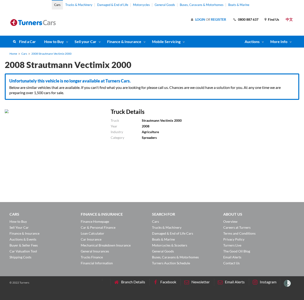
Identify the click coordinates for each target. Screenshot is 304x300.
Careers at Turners (237, 227)
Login (200, 19)
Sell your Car (85, 41)
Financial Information (97, 263)
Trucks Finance (92, 257)
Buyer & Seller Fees (24, 245)
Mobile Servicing (166, 41)
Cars (57, 5)
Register (218, 19)
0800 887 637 (248, 19)
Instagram (268, 282)
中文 (289, 19)
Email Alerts (232, 257)
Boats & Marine (238, 5)
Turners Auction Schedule (171, 263)
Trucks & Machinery (78, 5)
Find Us (273, 19)
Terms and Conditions (239, 233)
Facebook (168, 282)
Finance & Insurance (124, 41)
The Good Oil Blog (236, 251)
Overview (230, 221)
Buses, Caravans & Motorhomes (201, 5)
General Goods (165, 5)
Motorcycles (141, 5)
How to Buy (54, 41)
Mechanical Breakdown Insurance (106, 245)
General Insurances (95, 251)
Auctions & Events (23, 239)
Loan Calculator (92, 233)
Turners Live (232, 245)
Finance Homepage (95, 221)
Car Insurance (91, 239)
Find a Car (27, 41)
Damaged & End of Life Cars (172, 233)
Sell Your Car (19, 227)
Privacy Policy (233, 239)
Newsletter (200, 282)
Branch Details (133, 282)
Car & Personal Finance (98, 227)
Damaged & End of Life (112, 5)
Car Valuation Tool (23, 251)
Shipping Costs (20, 257)
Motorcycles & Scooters (169, 245)
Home (13, 53)
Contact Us (231, 263)
